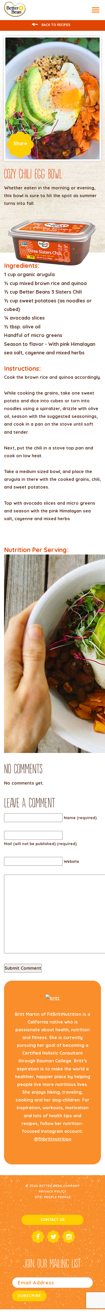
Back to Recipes (55, 25)
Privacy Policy (52, 1191)
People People (57, 1197)
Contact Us (53, 1219)
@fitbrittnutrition (52, 1139)
